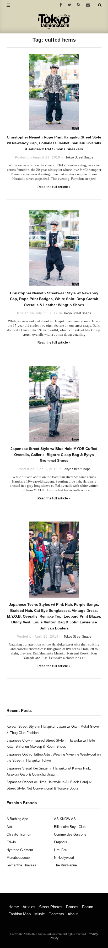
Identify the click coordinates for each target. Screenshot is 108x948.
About (73, 914)
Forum (87, 907)
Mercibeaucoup (18, 858)
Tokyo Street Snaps (79, 157)
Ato (9, 827)
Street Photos (50, 907)
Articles (29, 907)
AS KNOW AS (65, 819)
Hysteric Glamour (20, 850)
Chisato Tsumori (19, 834)
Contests (56, 914)
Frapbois (60, 842)
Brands (72, 907)
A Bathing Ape (17, 819)
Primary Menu (17, 901)
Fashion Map (19, 914)
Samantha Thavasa (21, 865)
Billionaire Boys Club (69, 827)
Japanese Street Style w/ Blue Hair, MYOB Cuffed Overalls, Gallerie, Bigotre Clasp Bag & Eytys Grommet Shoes (54, 454)
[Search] (99, 5)
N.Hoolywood (64, 858)
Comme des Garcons (70, 834)
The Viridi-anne (65, 865)
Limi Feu (60, 850)
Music (39, 914)
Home (13, 907)
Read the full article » (54, 187)
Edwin (11, 842)
